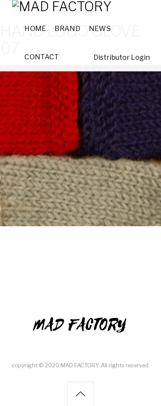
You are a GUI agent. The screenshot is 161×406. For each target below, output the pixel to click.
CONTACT (41, 57)
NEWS (100, 29)
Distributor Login (122, 57)
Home (35, 29)
